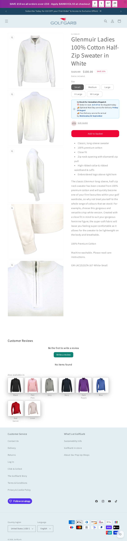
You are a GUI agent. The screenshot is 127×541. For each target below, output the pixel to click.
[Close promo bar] (125, 2)
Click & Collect (15, 468)
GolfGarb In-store (73, 448)
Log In (11, 461)
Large (107, 87)
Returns (12, 455)
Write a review (63, 354)
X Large (78, 94)
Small (77, 87)
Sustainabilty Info (73, 441)
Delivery (12, 448)
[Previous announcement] (6, 11)
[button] (6, 21)
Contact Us (13, 441)
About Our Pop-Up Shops (76, 455)
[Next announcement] (121, 11)
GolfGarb (18, 539)
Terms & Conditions (17, 482)
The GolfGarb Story (17, 476)
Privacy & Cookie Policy (19, 489)
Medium (92, 87)
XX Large (94, 94)
